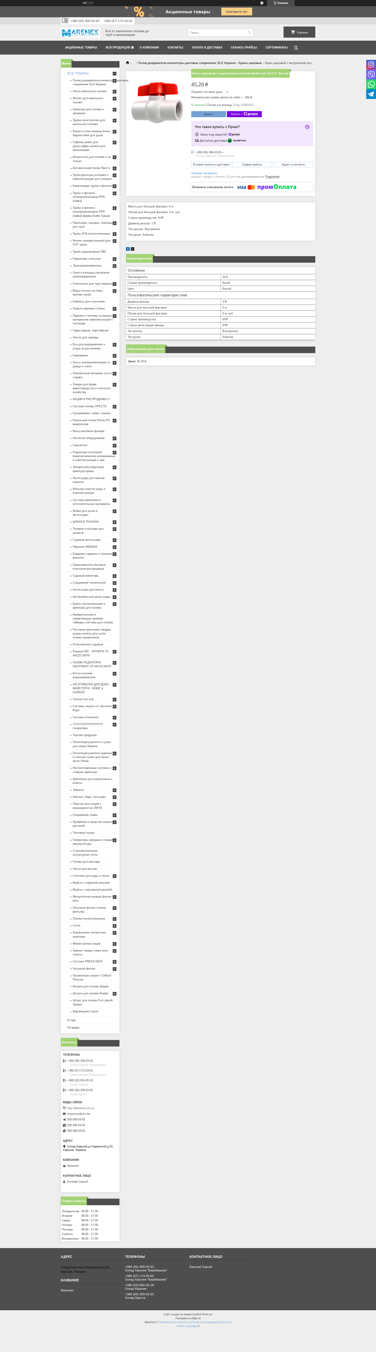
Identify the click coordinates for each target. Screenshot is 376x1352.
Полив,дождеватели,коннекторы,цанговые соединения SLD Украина (187, 63)
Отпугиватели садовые (88, 644)
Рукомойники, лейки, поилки (91, 413)
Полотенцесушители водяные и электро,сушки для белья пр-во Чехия (92, 757)
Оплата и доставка (207, 47)
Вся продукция (118, 47)
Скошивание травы (85, 814)
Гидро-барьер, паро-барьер (90, 330)
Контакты (175, 47)
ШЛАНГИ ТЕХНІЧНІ (86, 521)
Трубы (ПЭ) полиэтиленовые (91, 233)
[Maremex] (80, 32)
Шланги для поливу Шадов (91, 986)
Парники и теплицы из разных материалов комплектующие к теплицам (93, 319)
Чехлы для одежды (86, 337)
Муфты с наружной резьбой (91, 882)
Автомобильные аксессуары (91, 596)
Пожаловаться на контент (174, 1322)
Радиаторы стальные (87, 258)
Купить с (237, 114)
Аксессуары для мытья (88, 589)
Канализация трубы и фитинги (92, 185)
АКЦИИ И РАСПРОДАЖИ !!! (91, 399)
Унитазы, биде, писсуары (89, 796)
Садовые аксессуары (87, 539)
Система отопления (86, 717)
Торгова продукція (85, 735)
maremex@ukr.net (78, 1113)
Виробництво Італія (85, 1011)
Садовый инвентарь (86, 575)
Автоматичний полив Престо (91, 168)
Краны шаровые (250, 63)
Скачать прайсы (244, 47)
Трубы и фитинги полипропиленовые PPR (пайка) (89, 196)
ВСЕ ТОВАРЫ (78, 73)
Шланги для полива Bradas (91, 993)
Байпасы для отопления (89, 301)
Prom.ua (207, 1314)
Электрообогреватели (87, 265)
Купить (208, 114)
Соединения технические (89, 582)
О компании (149, 47)
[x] (132, 249)
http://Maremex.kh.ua (80, 1108)
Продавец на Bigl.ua (188, 1318)
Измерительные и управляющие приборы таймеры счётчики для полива (93, 618)
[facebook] (128, 249)
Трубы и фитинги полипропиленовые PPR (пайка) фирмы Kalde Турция (91, 211)
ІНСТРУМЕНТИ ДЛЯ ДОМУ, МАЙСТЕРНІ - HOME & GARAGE (91, 688)
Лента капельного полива (89, 91)
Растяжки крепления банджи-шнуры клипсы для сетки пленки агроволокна (92, 633)
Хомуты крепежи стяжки (89, 308)
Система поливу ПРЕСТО (90, 406)
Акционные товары (81, 47)
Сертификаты (277, 47)
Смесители (80, 445)
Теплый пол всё (83, 699)
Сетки (76, 925)
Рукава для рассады (86, 861)
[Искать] (249, 33)
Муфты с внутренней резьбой (92, 889)
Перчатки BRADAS (85, 546)
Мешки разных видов (87, 943)
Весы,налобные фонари (88, 431)
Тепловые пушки (83, 832)
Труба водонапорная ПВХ (89, 251)
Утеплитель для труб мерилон (93, 283)
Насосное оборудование (89, 438)
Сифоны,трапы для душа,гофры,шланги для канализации (89, 146)
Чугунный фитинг (84, 968)
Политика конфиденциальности (212, 1322)
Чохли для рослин (85, 868)
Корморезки (80, 355)
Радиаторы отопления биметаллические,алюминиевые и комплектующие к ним (94, 456)
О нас (71, 1020)
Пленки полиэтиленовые (89, 918)
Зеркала (78, 789)
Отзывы (73, 1027)
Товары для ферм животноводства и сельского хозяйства (92, 388)
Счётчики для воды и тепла (91, 875)
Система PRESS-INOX (87, 961)
